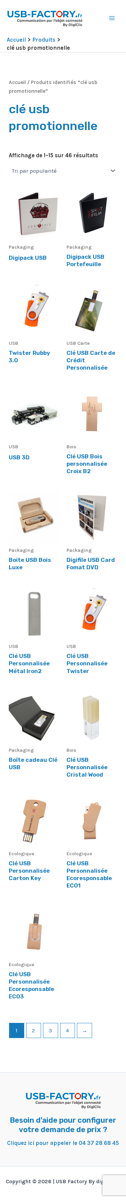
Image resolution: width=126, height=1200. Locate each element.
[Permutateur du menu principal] (111, 18)
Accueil (17, 82)
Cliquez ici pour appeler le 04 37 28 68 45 (63, 1143)
